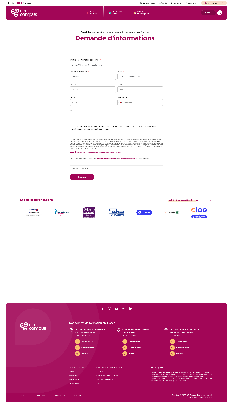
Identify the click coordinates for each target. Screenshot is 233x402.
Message (73, 110)
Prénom (73, 85)
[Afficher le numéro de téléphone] (224, 3)
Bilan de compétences (104, 379)
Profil (119, 72)
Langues (143, 13)
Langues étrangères (96, 32)
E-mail (72, 97)
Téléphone (122, 97)
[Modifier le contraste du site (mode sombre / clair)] (8, 3)
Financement (101, 371)
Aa (13, 3)
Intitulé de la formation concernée (84, 60)
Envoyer (82, 177)
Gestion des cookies (39, 396)
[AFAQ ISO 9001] (89, 212)
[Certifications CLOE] (199, 212)
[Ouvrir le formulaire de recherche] (219, 12)
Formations (118, 13)
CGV (22, 396)
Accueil (84, 32)
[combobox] (120, 102)
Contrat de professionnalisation (108, 375)
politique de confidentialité (106, 158)
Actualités (163, 3)
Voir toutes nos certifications (182, 200)
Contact (72, 371)
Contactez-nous (212, 3)
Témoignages (74, 383)
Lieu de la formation (78, 72)
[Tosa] (171, 212)
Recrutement (190, 3)
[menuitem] (147, 3)
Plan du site (78, 396)
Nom (119, 85)
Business (94, 13)
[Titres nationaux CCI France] (144, 212)
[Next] (210, 200)
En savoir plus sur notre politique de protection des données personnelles (95, 152)
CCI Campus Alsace (147, 3)
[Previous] (205, 200)
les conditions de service (126, 158)
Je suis (207, 13)
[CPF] (116, 212)
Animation (27, 3)
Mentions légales (60, 396)
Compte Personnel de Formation (109, 367)
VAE (98, 383)
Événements (176, 3)
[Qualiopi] (34, 212)
